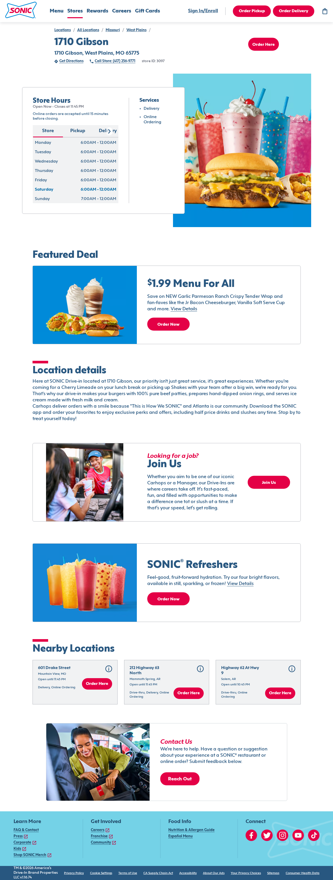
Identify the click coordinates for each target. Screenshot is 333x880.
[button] (21, 10)
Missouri (113, 30)
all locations (88, 30)
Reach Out (180, 779)
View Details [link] (184, 309)
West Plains (136, 30)
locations (62, 30)
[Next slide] (109, 131)
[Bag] (325, 11)
